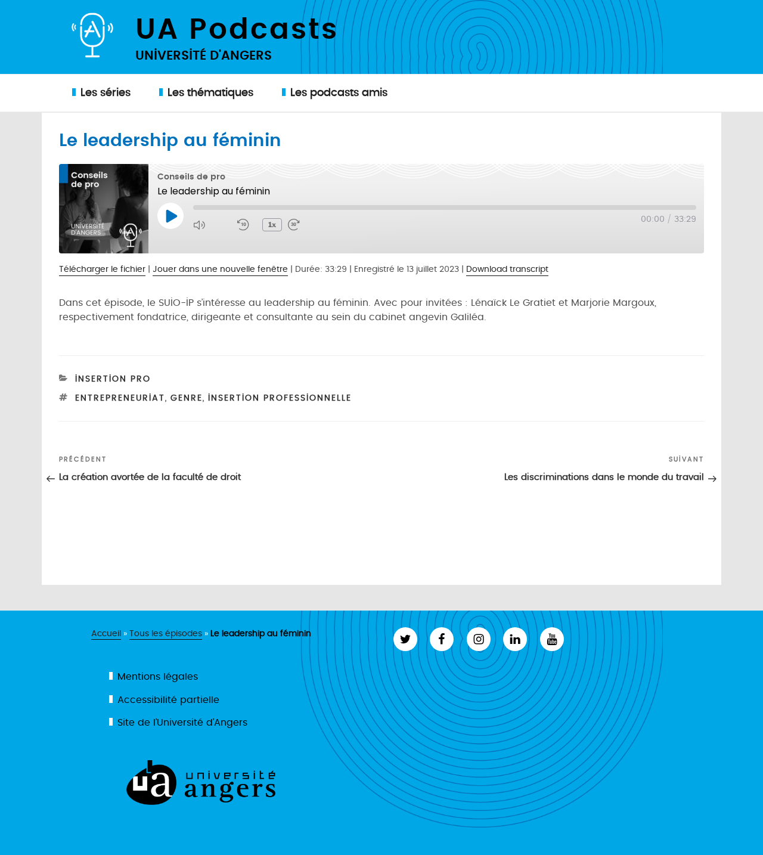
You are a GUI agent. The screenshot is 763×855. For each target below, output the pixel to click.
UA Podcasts (237, 27)
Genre (186, 398)
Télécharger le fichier (102, 269)
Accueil (106, 633)
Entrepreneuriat (120, 398)
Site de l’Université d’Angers (182, 722)
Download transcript (507, 269)
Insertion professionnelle (280, 398)
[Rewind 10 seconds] (246, 224)
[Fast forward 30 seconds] (307, 224)
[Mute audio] (212, 224)
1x (272, 224)
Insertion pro (113, 379)
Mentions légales (157, 677)
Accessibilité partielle (168, 700)
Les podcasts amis (338, 93)
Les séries (105, 93)
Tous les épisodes (165, 633)
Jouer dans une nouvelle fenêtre (220, 269)
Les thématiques (210, 93)
